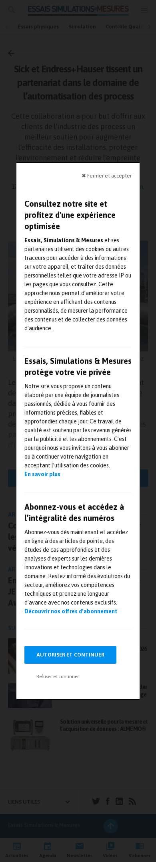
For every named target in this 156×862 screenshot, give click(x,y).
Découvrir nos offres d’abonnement (70, 611)
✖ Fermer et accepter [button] (107, 176)
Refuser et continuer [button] (57, 676)
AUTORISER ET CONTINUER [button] (70, 655)
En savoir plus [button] (42, 474)
